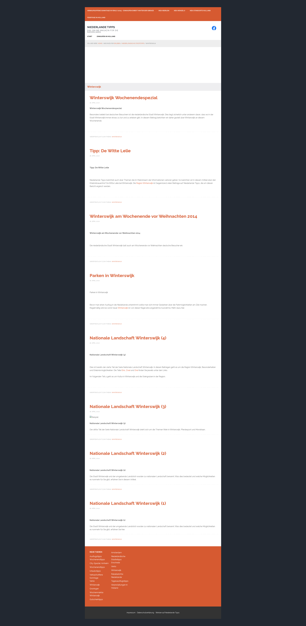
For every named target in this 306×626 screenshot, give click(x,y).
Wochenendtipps (97, 559)
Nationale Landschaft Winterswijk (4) (128, 337)
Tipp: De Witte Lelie (110, 150)
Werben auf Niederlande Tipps (167, 613)
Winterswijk (117, 137)
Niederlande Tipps (101, 27)
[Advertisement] (153, 65)
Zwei (128, 370)
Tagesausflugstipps (119, 581)
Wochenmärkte (96, 592)
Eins (123, 370)
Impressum (131, 613)
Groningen (94, 589)
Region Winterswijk (144, 183)
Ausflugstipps (96, 556)
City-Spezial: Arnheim (99, 563)
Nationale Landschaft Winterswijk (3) (128, 406)
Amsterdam (116, 552)
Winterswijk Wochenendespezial (123, 97)
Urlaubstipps (95, 571)
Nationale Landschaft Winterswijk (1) (128, 503)
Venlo (92, 581)
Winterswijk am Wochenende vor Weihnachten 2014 (143, 216)
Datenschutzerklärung (145, 613)
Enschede (115, 562)
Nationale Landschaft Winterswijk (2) (128, 453)
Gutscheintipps (96, 599)
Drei (137, 370)
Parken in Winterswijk (112, 275)
